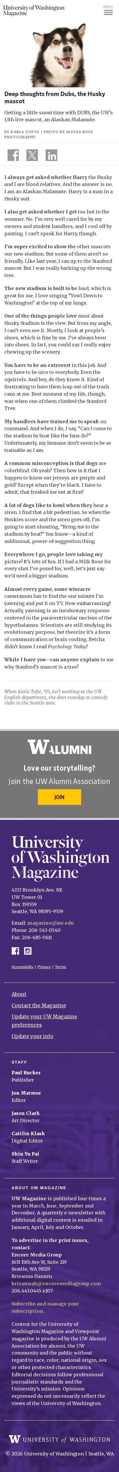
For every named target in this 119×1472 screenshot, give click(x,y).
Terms (60, 967)
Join (59, 797)
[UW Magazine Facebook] (11, 156)
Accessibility (23, 967)
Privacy (44, 967)
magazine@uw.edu (50, 923)
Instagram (30, 950)
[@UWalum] (31, 156)
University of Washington (59, 1439)
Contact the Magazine (39, 1005)
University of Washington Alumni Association (59, 747)
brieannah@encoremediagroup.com (56, 1283)
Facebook (18, 950)
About (19, 994)
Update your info (32, 1036)
